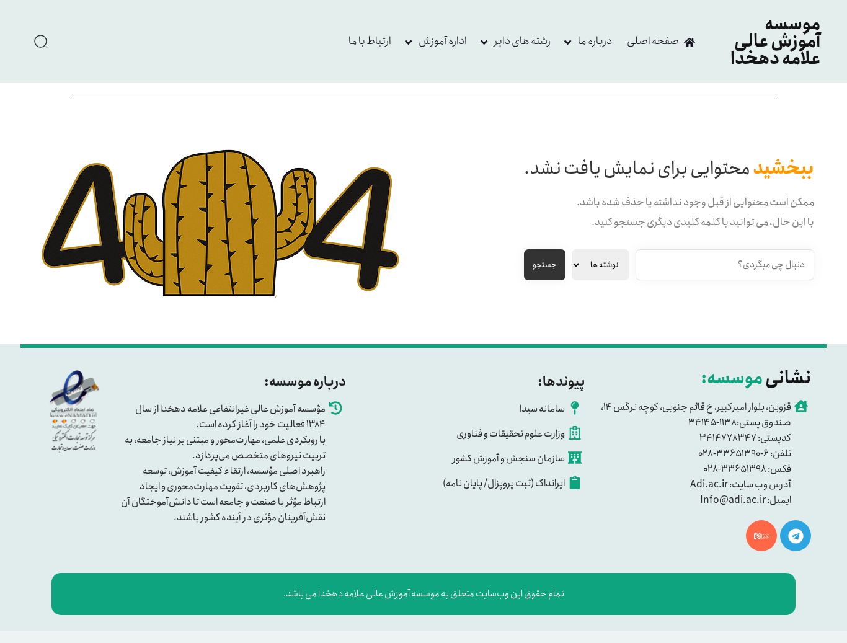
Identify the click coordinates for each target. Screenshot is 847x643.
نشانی (756, 378)
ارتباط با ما (369, 41)
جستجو (545, 265)
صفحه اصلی (653, 41)
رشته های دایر (522, 41)
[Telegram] (795, 535)
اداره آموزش (443, 41)
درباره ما (595, 41)
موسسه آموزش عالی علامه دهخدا (775, 42)
